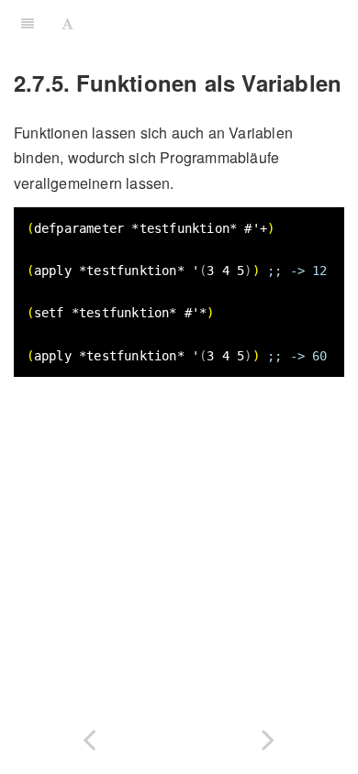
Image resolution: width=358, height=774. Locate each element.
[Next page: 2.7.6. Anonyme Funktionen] (268, 736)
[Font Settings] (67, 23)
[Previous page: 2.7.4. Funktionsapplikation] (89, 736)
